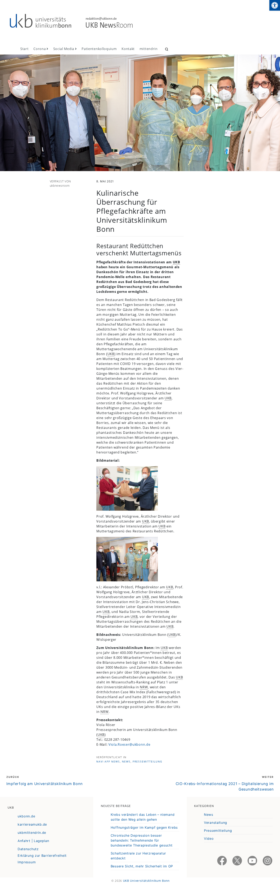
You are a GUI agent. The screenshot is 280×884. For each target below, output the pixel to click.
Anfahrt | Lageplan (33, 841)
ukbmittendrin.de (32, 833)
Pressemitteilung (147, 761)
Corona (39, 49)
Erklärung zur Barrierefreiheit (42, 855)
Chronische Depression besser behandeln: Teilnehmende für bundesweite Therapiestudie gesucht (142, 840)
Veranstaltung (215, 822)
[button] (274, 5)
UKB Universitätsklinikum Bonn (146, 881)
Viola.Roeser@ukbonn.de (129, 744)
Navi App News (108, 761)
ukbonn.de (26, 816)
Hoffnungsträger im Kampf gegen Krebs (144, 827)
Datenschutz (28, 849)
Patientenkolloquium (99, 49)
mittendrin (149, 49)
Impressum (27, 862)
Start (24, 49)
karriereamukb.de (32, 824)
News (126, 761)
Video (209, 838)
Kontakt (128, 49)
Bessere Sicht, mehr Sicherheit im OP (142, 866)
